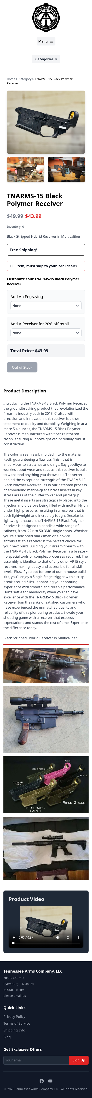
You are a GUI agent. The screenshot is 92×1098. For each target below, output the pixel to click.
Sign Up (79, 1060)
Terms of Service (16, 1023)
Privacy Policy (14, 1016)
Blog (7, 1037)
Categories (46, 59)
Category (25, 79)
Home (11, 79)
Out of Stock (22, 367)
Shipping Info (14, 1030)
